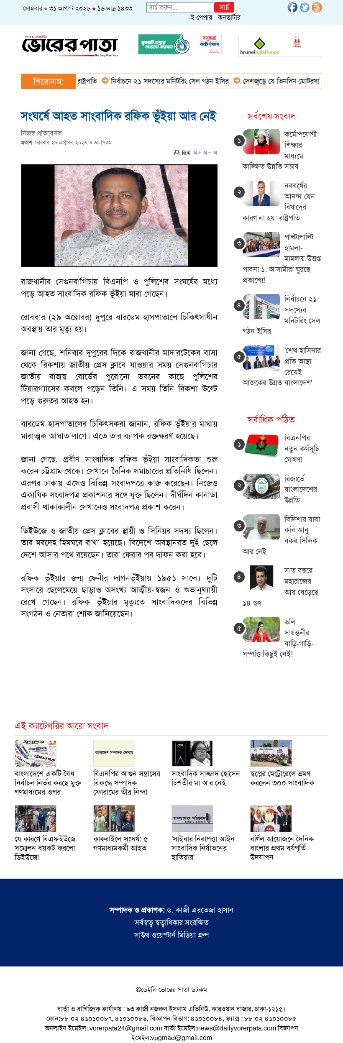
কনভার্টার (229, 17)
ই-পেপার (201, 17)
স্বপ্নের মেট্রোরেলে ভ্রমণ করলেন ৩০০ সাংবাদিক (282, 778)
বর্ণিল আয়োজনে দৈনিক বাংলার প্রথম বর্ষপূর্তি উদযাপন (282, 848)
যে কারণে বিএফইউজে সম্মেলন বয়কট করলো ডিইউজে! (45, 848)
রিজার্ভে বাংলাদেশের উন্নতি (300, 489)
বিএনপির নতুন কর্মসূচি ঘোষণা (301, 448)
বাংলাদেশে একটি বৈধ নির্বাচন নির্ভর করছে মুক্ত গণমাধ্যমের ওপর (48, 783)
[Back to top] (13, 1026)
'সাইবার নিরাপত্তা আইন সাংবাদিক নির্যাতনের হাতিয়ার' (203, 848)
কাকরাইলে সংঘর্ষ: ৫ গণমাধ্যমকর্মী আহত (120, 843)
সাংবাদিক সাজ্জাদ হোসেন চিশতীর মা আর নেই (206, 778)
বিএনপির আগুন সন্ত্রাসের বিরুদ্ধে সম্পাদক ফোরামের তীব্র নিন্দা (126, 783)
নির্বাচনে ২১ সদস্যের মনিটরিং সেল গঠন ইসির (156, 81)
